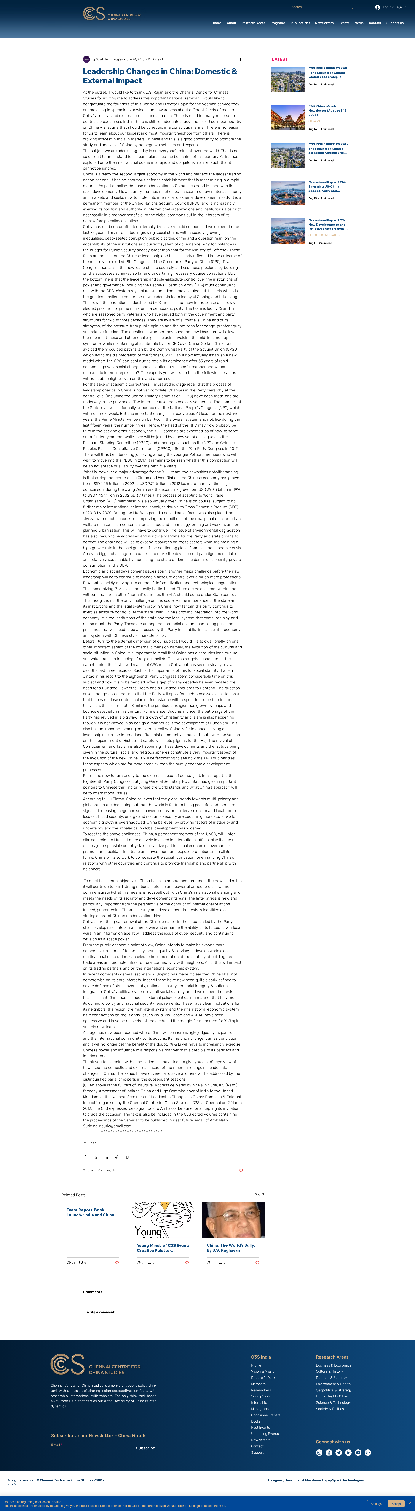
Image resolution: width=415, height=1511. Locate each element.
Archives (90, 1142)
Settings (376, 1503)
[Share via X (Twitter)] (96, 1157)
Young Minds (261, 1396)
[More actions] (240, 59)
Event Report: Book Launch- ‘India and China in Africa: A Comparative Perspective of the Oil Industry (92, 1212)
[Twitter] (338, 1452)
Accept (396, 1503)
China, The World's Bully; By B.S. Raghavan (231, 1248)
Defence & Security (331, 1378)
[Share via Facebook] (85, 1157)
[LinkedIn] (348, 1452)
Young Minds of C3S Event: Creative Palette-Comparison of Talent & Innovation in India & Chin (163, 1248)
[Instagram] (319, 1452)
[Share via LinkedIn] (106, 1157)
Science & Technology (333, 1402)
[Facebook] (329, 1452)
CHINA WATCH (316, 121)
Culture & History (329, 1371)
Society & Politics (330, 1409)
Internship (259, 1402)
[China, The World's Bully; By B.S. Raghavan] (233, 1220)
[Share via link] (117, 1157)
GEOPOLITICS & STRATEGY (324, 235)
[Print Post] (127, 1157)
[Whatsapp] (368, 1452)
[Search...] (351, 7)
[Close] (409, 1504)
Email (55, 1445)
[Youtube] (358, 1452)
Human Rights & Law (332, 1396)
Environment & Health (333, 1384)
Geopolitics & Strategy (334, 1390)
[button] (231, 23)
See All (260, 1194)
